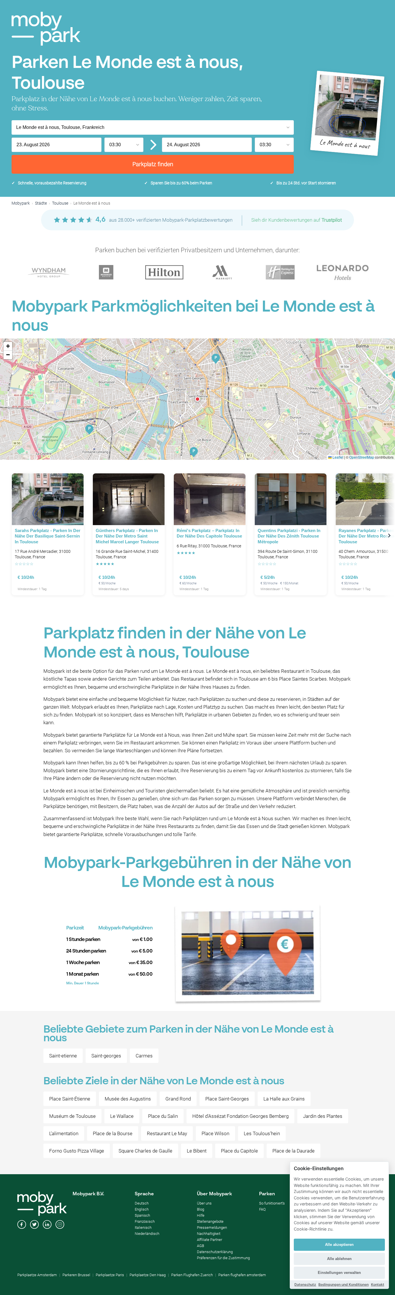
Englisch (142, 1209)
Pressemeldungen (212, 1227)
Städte (41, 203)
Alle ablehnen (339, 1259)
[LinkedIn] (47, 1225)
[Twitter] (34, 1225)
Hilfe (200, 1215)
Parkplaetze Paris (110, 1275)
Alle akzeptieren (339, 1244)
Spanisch (142, 1215)
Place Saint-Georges (227, 1099)
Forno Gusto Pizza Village (76, 1151)
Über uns (204, 1203)
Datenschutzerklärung (215, 1252)
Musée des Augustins (128, 1099)
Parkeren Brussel (76, 1275)
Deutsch (142, 1203)
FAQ (262, 1209)
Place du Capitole (239, 1151)
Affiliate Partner (209, 1239)
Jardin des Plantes (322, 1116)
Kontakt (377, 1284)
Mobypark (21, 203)
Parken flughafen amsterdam (242, 1275)
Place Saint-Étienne (69, 1099)
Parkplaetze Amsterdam (37, 1275)
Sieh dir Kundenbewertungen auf (296, 220)
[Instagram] (60, 1225)
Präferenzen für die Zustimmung (223, 1258)
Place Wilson (215, 1133)
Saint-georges (106, 1056)
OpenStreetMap (361, 457)
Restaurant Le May (167, 1133)
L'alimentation (63, 1133)
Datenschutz (305, 1284)
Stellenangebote (210, 1221)
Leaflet (337, 457)
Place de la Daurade (293, 1151)
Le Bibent (196, 1151)
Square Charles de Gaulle (145, 1151)
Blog (200, 1209)
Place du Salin (163, 1116)
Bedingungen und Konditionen (343, 1284)
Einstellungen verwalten (339, 1272)
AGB (200, 1246)
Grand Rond (178, 1099)
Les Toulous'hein (262, 1133)
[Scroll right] (389, 535)
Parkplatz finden (152, 164)
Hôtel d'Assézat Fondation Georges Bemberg (240, 1116)
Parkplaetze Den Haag (148, 1275)
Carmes (144, 1056)
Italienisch (143, 1227)
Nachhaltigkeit (208, 1233)
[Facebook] (21, 1225)
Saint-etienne (63, 1056)
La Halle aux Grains (284, 1099)
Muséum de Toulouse (72, 1116)
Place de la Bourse (112, 1133)
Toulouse (60, 203)
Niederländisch (147, 1233)
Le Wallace (122, 1116)
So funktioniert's (272, 1203)
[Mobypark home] (46, 29)
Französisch (145, 1221)
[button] (197, 399)
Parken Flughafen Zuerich (192, 1275)
